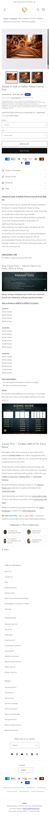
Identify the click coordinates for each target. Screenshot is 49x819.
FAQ (6, 582)
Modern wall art (11, 672)
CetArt (10, 787)
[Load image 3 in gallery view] (37, 77)
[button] (4, 9)
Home (6, 18)
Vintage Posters (11, 719)
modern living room (10, 476)
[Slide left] (2, 78)
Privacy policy (41, 787)
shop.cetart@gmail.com (31, 808)
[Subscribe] (36, 745)
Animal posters (10, 687)
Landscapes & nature (13, 645)
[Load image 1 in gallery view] (11, 77)
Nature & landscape (12, 714)
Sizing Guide (9, 593)
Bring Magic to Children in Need (17, 604)
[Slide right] (46, 78)
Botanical (8, 629)
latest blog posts (29, 511)
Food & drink (10, 640)
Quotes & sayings (11, 703)
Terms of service (12, 791)
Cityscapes (9, 635)
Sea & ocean (9, 651)
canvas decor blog (39, 496)
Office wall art (10, 667)
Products (13, 18)
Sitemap (8, 609)
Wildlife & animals (12, 656)
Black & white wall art (13, 662)
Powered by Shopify (18, 787)
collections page (8, 491)
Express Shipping (15, 97)
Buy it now (24, 151)
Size (3, 131)
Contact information (37, 791)
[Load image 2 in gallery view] (24, 77)
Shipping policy (11, 588)
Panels (4, 120)
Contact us (9, 577)
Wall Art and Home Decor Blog (16, 598)
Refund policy (31, 787)
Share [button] (6, 549)
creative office (24, 476)
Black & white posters (13, 725)
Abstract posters (11, 709)
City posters (9, 693)
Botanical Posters (11, 730)
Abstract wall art (11, 624)
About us (8, 571)
